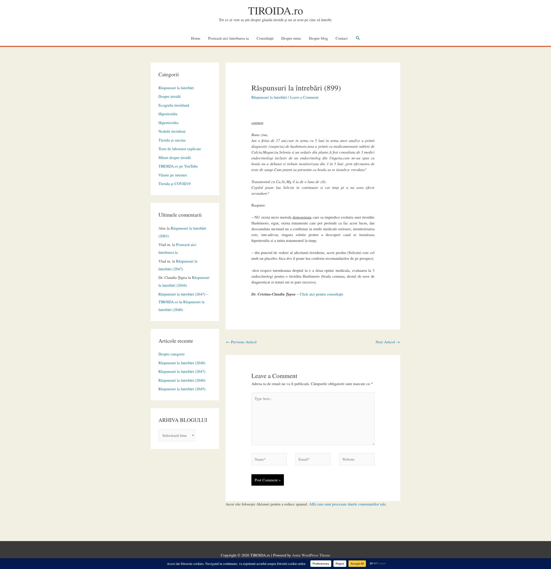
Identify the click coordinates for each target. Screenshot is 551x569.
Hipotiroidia (167, 113)
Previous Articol (241, 341)
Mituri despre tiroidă (174, 157)
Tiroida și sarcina (172, 140)
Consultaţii (265, 38)
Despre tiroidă (169, 96)
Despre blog (318, 38)
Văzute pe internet (172, 174)
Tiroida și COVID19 (174, 183)
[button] (357, 38)
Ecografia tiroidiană (173, 105)
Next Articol (388, 341)
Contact (342, 38)
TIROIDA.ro (275, 10)
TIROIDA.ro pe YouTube (178, 166)
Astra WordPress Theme (311, 555)
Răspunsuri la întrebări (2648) (181, 362)
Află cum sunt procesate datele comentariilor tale (347, 504)
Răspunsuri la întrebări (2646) (181, 380)
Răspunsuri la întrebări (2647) (181, 371)
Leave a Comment (304, 97)
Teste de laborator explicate (179, 148)
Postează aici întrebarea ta (228, 38)
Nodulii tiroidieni (172, 131)
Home (195, 38)
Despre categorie (171, 353)
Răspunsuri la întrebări (176, 87)
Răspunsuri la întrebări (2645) (181, 388)
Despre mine (291, 38)
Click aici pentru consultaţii (321, 294)
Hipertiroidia (168, 122)
